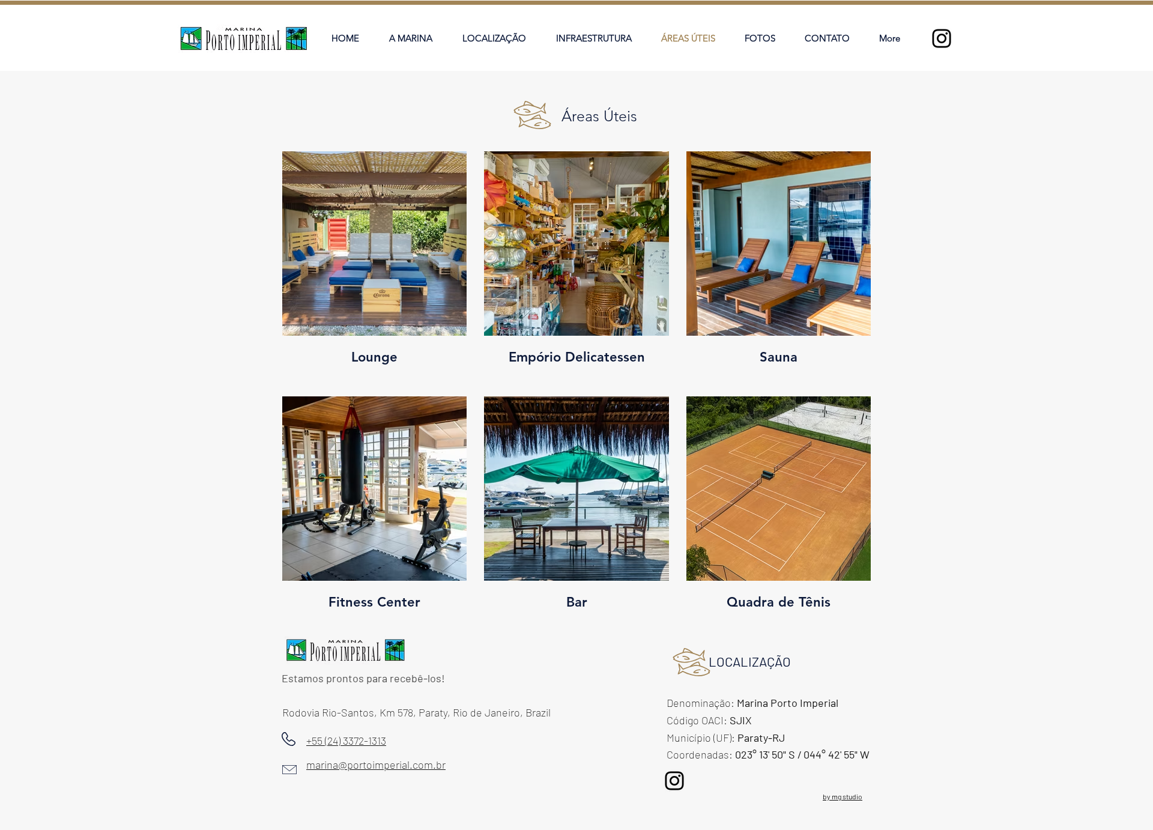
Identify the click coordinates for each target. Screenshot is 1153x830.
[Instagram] (941, 38)
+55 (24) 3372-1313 (346, 740)
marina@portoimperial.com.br (376, 764)
